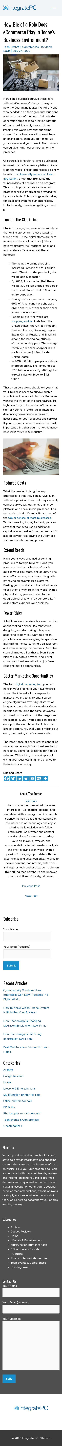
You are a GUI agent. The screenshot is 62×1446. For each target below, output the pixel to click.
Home (7, 1082)
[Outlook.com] (39, 778)
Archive (8, 1069)
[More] (45, 778)
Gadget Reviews (13, 1076)
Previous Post (31, 886)
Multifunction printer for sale (21, 1094)
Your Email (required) (16, 946)
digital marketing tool (29, 684)
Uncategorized (12, 1126)
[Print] (26, 778)
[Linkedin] (19, 778)
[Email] (32, 778)
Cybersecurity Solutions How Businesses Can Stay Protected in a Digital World (25, 994)
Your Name (10, 929)
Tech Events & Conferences (21, 47)
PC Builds (9, 1107)
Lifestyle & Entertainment (19, 1088)
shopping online (21, 321)
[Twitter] (13, 778)
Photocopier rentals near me (21, 1113)
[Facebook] (6, 778)
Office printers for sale (17, 1101)
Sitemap (45, 1438)
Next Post (31, 895)
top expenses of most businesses (29, 517)
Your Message (11, 1318)
